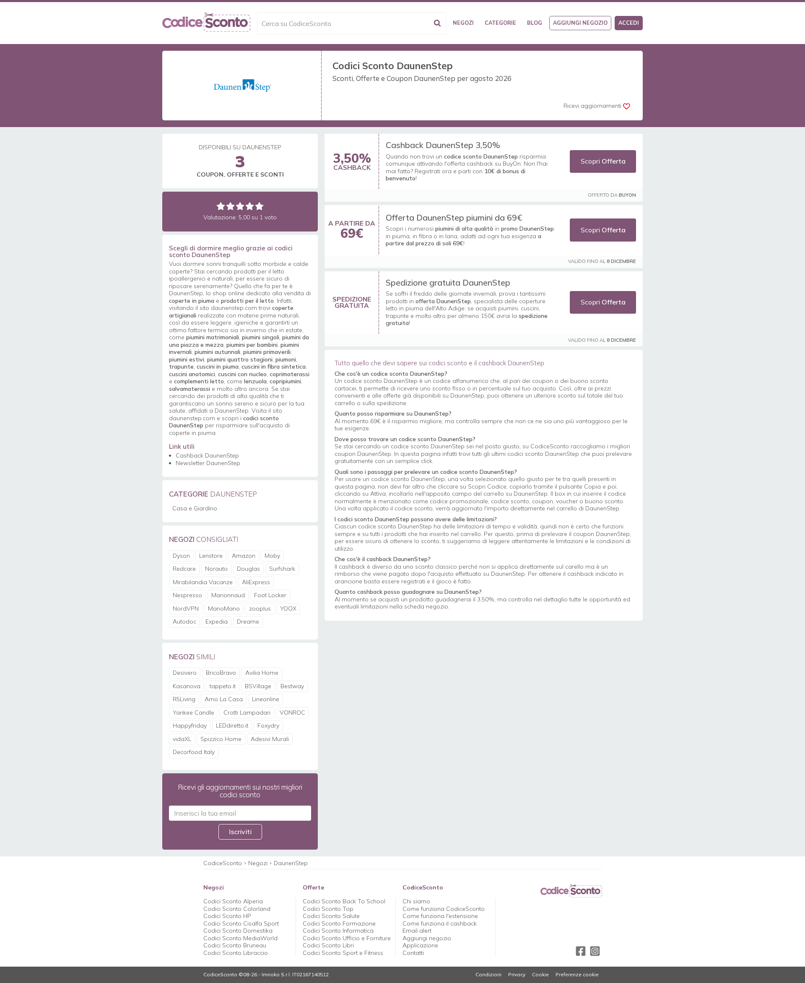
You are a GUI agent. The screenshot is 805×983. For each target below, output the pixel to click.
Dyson (181, 555)
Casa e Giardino (194, 508)
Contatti (413, 953)
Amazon (243, 555)
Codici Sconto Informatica (338, 930)
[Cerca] (437, 23)
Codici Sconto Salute (331, 916)
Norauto (216, 568)
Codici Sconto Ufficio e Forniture (347, 938)
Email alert (416, 930)
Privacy (516, 975)
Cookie (540, 975)
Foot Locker (270, 595)
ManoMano (224, 608)
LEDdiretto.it (232, 725)
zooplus (260, 608)
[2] (230, 206)
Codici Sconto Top (328, 909)
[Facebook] (580, 951)
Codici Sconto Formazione (339, 923)
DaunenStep (291, 863)
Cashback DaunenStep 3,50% (443, 145)
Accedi (628, 22)
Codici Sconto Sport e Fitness (343, 953)
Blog (534, 22)
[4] (249, 206)
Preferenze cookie (577, 975)
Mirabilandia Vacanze (203, 582)
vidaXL (182, 739)
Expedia (216, 621)
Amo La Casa (224, 699)
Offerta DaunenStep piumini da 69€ (454, 217)
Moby (272, 555)
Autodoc (184, 621)
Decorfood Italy (194, 752)
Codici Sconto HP (227, 916)
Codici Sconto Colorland (236, 909)
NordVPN (186, 608)
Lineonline (265, 699)
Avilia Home (261, 672)
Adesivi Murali (270, 739)
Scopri (603, 161)
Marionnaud (228, 595)
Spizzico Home (221, 739)
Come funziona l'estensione (440, 916)
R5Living (184, 699)
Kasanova (186, 686)
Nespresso (187, 595)
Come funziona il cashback (439, 923)
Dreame (248, 621)
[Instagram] (594, 951)
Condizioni (488, 975)
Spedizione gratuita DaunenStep (448, 282)
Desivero (185, 672)
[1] (220, 206)
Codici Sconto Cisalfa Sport (241, 923)
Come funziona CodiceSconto (443, 909)
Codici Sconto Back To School (344, 901)
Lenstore (211, 555)
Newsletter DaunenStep (208, 463)
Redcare (184, 568)
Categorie (500, 22)
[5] (259, 206)
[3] (240, 206)
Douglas (248, 568)
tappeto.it (223, 686)
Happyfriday (190, 725)
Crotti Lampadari (246, 712)
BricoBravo (221, 672)
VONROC (292, 712)
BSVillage (258, 686)
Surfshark (282, 568)
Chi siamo (416, 901)
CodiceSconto (222, 863)
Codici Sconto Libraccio (235, 953)
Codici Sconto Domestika (238, 930)
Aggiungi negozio (580, 22)
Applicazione (420, 945)
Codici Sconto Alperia (233, 901)
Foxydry (268, 725)
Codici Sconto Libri (328, 945)
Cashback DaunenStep (207, 455)
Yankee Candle (193, 712)
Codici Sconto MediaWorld (240, 938)
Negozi (463, 22)
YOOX (288, 608)
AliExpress (256, 582)
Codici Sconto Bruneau (234, 945)
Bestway (292, 686)
